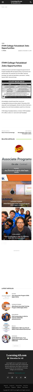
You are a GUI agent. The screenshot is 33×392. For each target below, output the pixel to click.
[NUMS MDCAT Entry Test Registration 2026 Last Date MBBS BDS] (6, 338)
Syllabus (19, 387)
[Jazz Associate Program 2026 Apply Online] (16, 158)
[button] (2, 2)
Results (14, 326)
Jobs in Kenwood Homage (8, 132)
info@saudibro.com (19, 373)
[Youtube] (25, 377)
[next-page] (5, 243)
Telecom (16, 168)
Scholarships (16, 234)
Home (3, 7)
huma (4, 50)
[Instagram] (12, 377)
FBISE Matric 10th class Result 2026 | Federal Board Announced (21, 328)
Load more (16, 345)
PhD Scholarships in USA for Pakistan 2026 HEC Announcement (16, 237)
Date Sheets (25, 387)
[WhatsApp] (20, 377)
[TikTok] (16, 377)
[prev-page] (3, 243)
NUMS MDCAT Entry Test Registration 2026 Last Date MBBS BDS (20, 339)
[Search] (31, 2)
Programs (13, 387)
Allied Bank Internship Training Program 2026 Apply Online (17, 204)
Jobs (6, 7)
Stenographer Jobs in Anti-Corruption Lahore (24, 133)
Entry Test (25, 385)
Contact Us (11, 385)
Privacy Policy (19, 385)
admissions (14, 336)
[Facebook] (7, 377)
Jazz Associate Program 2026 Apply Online (16, 171)
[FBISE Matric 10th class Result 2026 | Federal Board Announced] (6, 327)
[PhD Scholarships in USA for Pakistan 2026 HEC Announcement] (16, 223)
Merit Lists (7, 387)
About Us (6, 385)
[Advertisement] (16, 25)
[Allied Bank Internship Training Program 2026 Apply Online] (16, 191)
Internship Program (16, 201)
